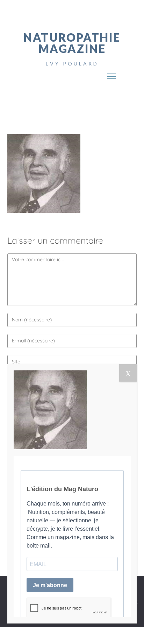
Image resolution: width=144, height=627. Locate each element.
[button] (111, 74)
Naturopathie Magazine (72, 42)
